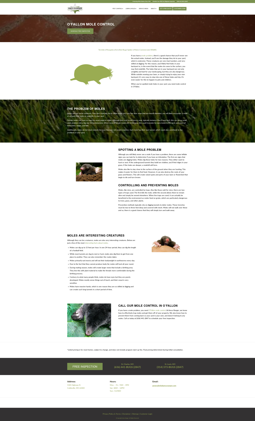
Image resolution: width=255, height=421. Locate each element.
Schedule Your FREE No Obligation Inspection (164, 1)
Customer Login (146, 414)
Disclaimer (126, 414)
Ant (116, 50)
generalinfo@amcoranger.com (164, 386)
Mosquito (109, 50)
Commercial (144, 50)
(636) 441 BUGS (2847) (182, 1)
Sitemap (135, 414)
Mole (136, 50)
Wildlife (154, 50)
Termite (101, 50)
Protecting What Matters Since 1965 (142, 1)
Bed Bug (122, 50)
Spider (129, 50)
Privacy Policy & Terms (112, 414)
